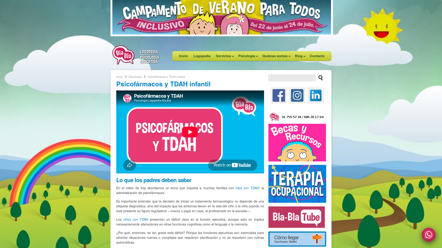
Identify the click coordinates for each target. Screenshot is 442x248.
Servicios (222, 57)
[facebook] (279, 95)
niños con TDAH (135, 219)
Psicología (245, 57)
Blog (297, 57)
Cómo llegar (286, 239)
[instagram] (297, 95)
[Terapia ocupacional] (297, 183)
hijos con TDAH (247, 188)
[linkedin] (315, 95)
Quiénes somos (274, 57)
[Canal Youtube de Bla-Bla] (296, 216)
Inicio (183, 55)
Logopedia (201, 55)
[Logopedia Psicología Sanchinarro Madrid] (136, 63)
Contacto (317, 55)
